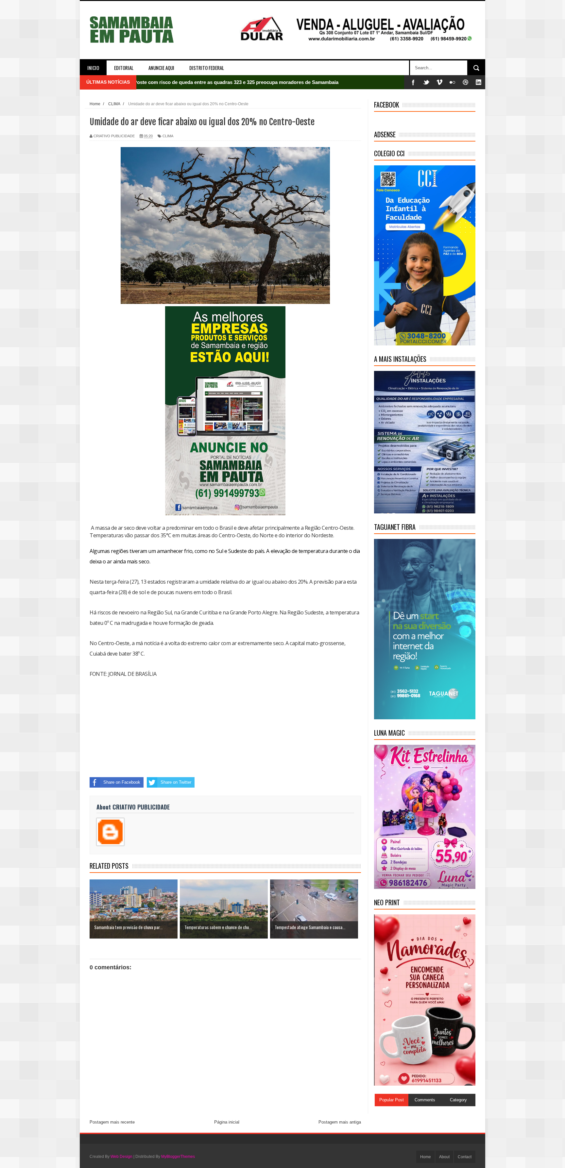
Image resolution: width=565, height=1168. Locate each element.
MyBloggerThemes (178, 1156)
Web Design (121, 1156)
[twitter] (426, 82)
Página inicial (226, 1122)
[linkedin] (478, 82)
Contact (464, 1157)
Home (425, 1157)
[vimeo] (439, 82)
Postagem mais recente (112, 1122)
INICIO (93, 67)
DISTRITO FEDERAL (206, 67)
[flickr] (452, 82)
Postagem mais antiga (339, 1122)
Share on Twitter (176, 782)
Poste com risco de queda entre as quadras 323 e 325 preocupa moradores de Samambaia (236, 82)
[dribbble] (465, 82)
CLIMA (168, 136)
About (444, 1157)
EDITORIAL (123, 67)
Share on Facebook (121, 782)
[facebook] (413, 82)
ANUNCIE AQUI (161, 67)
